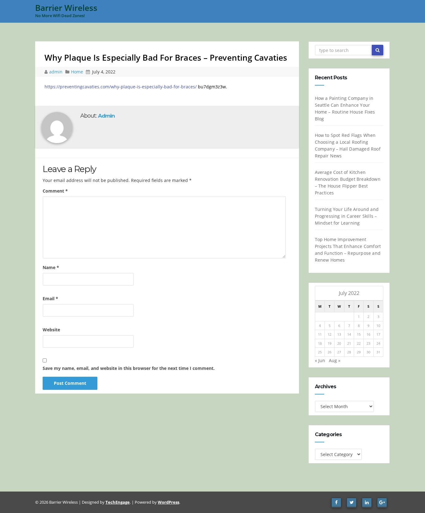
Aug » (334, 360)
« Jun (320, 360)
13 (339, 334)
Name (51, 267)
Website (51, 330)
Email (50, 298)
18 (320, 343)
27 (339, 352)
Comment (55, 191)
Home (77, 72)
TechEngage (117, 502)
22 (359, 343)
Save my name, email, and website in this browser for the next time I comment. (129, 368)
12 (329, 334)
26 (329, 352)
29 (359, 352)
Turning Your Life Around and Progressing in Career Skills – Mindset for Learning (347, 216)
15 (359, 334)
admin (56, 72)
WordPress (168, 502)
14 (349, 334)
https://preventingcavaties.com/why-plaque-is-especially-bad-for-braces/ (120, 87)
